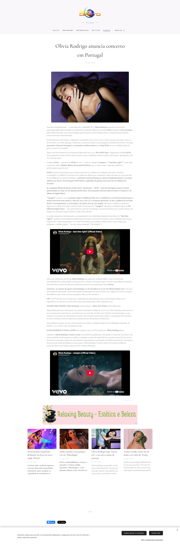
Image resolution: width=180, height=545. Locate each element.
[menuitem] (57, 30)
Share (52, 522)
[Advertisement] (90, 493)
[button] (119, 30)
